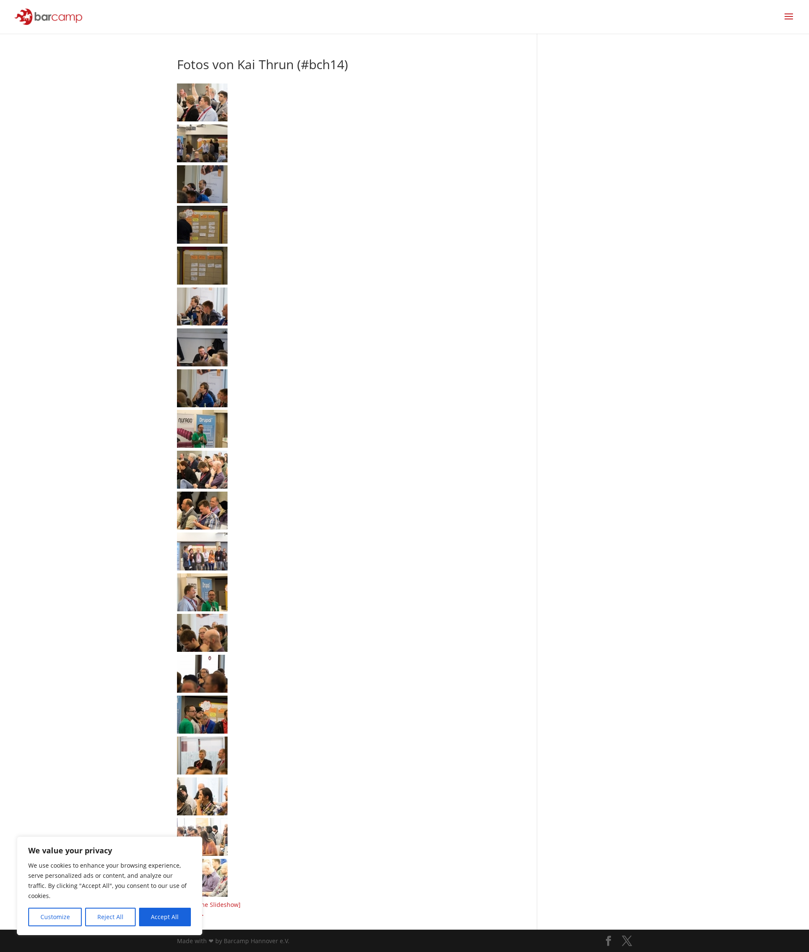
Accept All (165, 917)
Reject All (110, 917)
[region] (109, 885)
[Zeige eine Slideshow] (209, 905)
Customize (55, 917)
